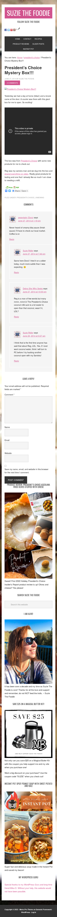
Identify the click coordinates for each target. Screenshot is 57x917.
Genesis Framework (44, 909)
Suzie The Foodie (28, 13)
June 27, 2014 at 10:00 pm (34, 291)
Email (7, 440)
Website (8, 453)
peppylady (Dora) (25, 217)
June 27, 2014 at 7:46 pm (34, 253)
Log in (33, 912)
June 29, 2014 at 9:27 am (34, 335)
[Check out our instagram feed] (14, 30)
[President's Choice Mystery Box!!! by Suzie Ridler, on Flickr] (20, 89)
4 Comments (12, 83)
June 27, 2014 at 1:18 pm (29, 220)
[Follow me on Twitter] (8, 30)
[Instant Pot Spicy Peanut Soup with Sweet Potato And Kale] (28, 863)
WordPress (25, 912)
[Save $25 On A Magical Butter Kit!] (28, 757)
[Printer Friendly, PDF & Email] (12, 187)
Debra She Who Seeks (33, 288)
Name (7, 427)
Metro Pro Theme (26, 909)
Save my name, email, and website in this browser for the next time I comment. (26, 471)
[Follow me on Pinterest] (11, 30)
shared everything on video (16, 173)
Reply (11, 239)
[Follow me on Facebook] (6, 30)
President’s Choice (29, 160)
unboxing (39, 197)
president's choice (25, 197)
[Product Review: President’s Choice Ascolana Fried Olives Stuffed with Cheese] (28, 577)
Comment (9, 394)
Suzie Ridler (28, 250)
